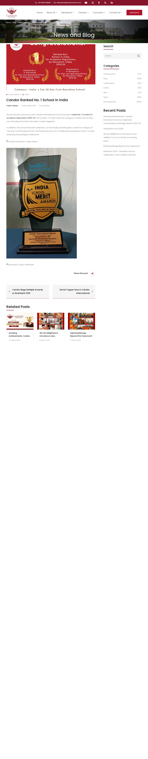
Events (122, 88)
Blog (14, 22)
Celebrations (122, 83)
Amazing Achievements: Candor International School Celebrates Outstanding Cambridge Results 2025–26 (122, 120)
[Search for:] (122, 55)
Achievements (24, 22)
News (122, 97)
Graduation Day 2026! (113, 128)
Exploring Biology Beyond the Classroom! (121, 146)
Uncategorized (122, 102)
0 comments (44, 106)
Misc (122, 92)
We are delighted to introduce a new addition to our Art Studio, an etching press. (120, 137)
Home (8, 22)
